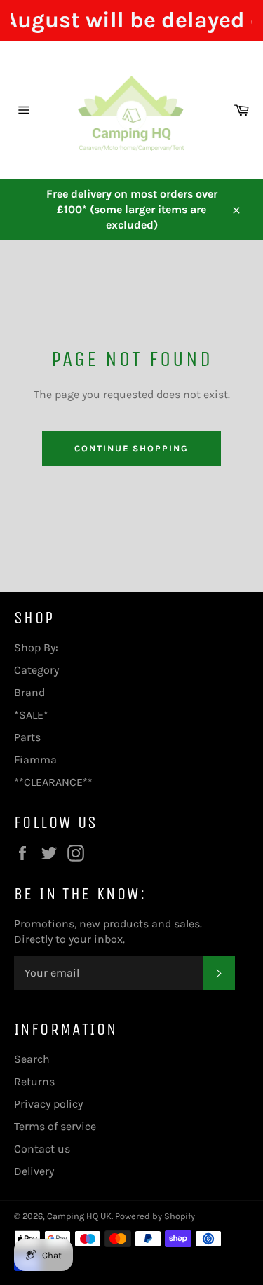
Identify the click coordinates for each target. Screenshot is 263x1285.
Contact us (42, 1148)
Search (32, 1059)
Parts (27, 737)
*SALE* (31, 714)
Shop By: (36, 647)
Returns (34, 1081)
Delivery (34, 1171)
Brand (29, 692)
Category (36, 670)
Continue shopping (131, 448)
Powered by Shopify (155, 1216)
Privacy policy (48, 1103)
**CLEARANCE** (53, 782)
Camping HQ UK (79, 1216)
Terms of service (55, 1126)
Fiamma (35, 759)
